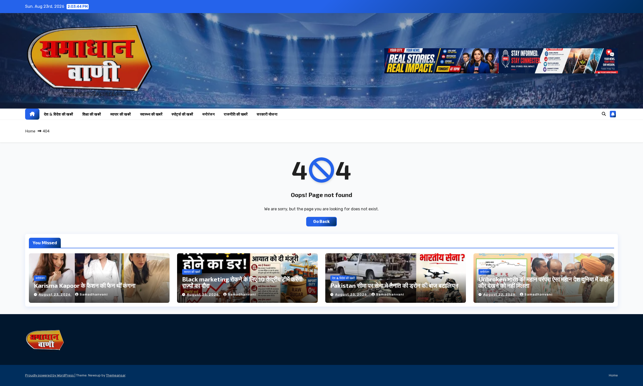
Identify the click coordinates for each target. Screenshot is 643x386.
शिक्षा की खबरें (91, 114)
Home (30, 131)
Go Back (321, 221)
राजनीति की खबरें (236, 114)
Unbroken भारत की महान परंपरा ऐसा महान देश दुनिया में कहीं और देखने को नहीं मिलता (543, 282)
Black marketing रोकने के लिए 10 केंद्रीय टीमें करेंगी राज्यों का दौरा (242, 282)
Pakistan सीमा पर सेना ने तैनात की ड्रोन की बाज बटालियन (394, 285)
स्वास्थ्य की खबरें (151, 114)
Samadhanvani (94, 294)
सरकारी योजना (267, 114)
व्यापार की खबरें (120, 114)
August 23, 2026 (55, 294)
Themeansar (115, 375)
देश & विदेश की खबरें (58, 114)
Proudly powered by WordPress (50, 375)
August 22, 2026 (499, 294)
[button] (604, 114)
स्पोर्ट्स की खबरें (182, 114)
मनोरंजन (208, 114)
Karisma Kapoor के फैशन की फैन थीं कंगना (84, 285)
